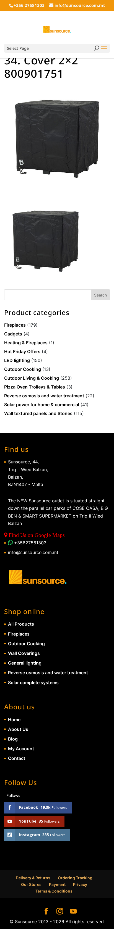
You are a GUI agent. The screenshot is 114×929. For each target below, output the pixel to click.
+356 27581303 (29, 5)
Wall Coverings (24, 653)
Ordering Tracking (75, 877)
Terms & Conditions (53, 891)
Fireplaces (15, 325)
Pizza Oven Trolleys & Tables (34, 387)
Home (14, 719)
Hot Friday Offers (22, 351)
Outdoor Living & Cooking (31, 378)
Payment (57, 884)
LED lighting (17, 360)
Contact (16, 758)
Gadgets (13, 334)
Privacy (80, 884)
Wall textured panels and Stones (38, 413)
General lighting (25, 663)
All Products (21, 624)
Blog (13, 739)
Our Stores (31, 884)
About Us (18, 729)
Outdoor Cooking (22, 369)
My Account (21, 748)
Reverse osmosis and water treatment (44, 395)
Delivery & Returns (33, 877)
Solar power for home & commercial (41, 404)
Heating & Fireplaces (26, 342)
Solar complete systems (33, 682)
